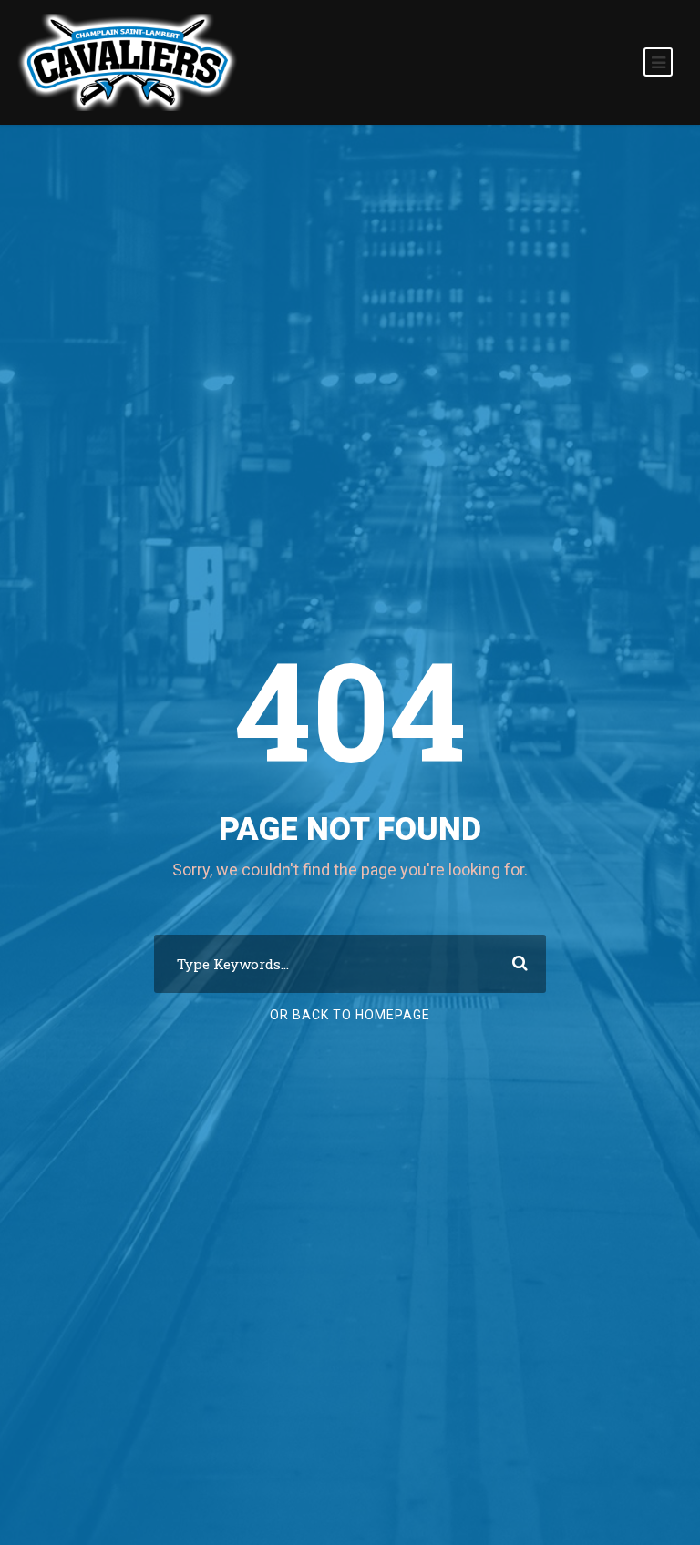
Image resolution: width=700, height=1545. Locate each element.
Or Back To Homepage (350, 1015)
